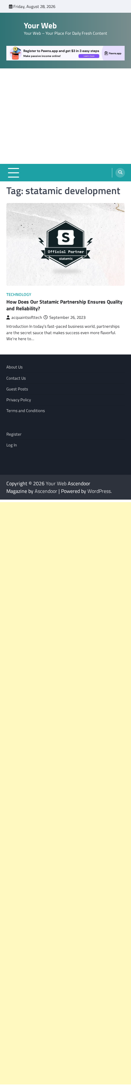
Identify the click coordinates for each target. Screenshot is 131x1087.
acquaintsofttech (26, 317)
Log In (11, 445)
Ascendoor (46, 491)
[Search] (120, 173)
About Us (14, 367)
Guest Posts (17, 389)
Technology (18, 294)
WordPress (99, 491)
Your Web (40, 25)
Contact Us (16, 378)
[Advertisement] (65, 116)
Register (14, 434)
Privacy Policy (18, 399)
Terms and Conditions (25, 410)
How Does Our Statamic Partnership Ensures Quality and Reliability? (64, 305)
